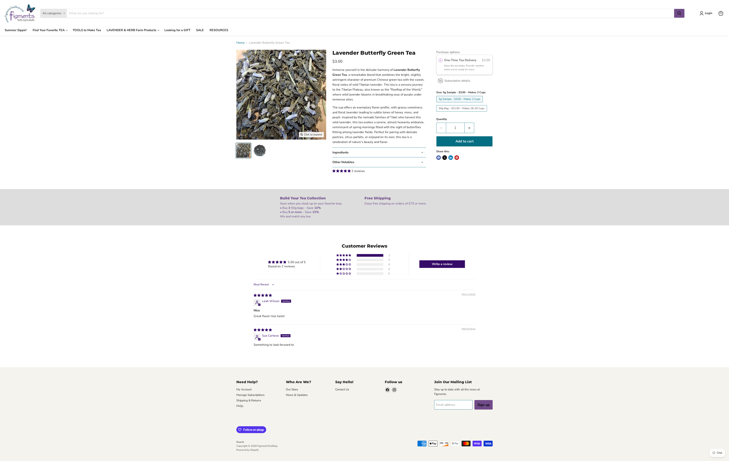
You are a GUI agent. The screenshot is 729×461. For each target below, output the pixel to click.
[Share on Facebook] (438, 157)
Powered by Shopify (247, 450)
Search (240, 442)
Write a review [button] (442, 264)
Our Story (292, 389)
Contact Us (342, 389)
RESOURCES (219, 30)
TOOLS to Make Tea (87, 30)
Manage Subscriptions (250, 395)
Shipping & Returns (248, 400)
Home (240, 42)
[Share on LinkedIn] (450, 157)
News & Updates (297, 395)
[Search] (679, 13)
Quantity (441, 119)
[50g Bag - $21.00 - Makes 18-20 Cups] (462, 113)
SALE (200, 30)
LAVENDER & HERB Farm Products (132, 30)
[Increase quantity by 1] (469, 128)
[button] (341, 171)
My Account (244, 389)
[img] (263, 295)
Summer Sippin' (16, 30)
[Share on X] (444, 157)
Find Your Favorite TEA (49, 30)
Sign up (483, 405)
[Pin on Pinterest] (456, 157)
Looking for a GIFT (177, 30)
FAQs (239, 406)
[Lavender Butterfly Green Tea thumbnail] (243, 150)
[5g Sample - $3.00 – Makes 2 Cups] (460, 103)
